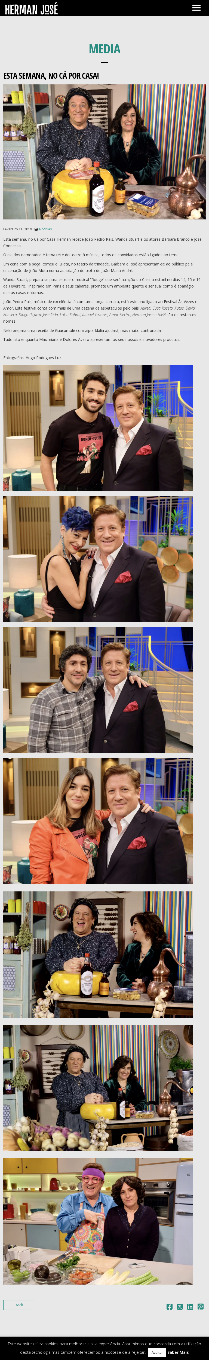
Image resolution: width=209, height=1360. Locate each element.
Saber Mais (178, 1352)
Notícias (45, 229)
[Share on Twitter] (180, 1307)
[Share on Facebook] (169, 1307)
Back (18, 1304)
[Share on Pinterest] (200, 1307)
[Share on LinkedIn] (190, 1307)
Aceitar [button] (157, 1352)
